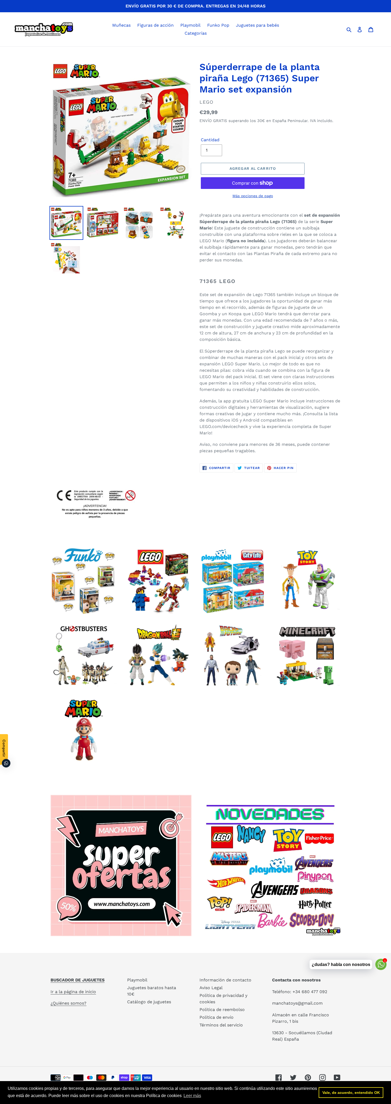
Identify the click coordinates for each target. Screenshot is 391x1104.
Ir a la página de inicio (73, 991)
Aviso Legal (211, 987)
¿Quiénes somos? (68, 1003)
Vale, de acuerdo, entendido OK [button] (351, 1092)
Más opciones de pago (252, 196)
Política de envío (216, 1017)
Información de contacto (225, 979)
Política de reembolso (222, 1009)
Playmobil (137, 979)
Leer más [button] (192, 1095)
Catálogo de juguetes (149, 1001)
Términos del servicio (221, 1025)
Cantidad (210, 139)
